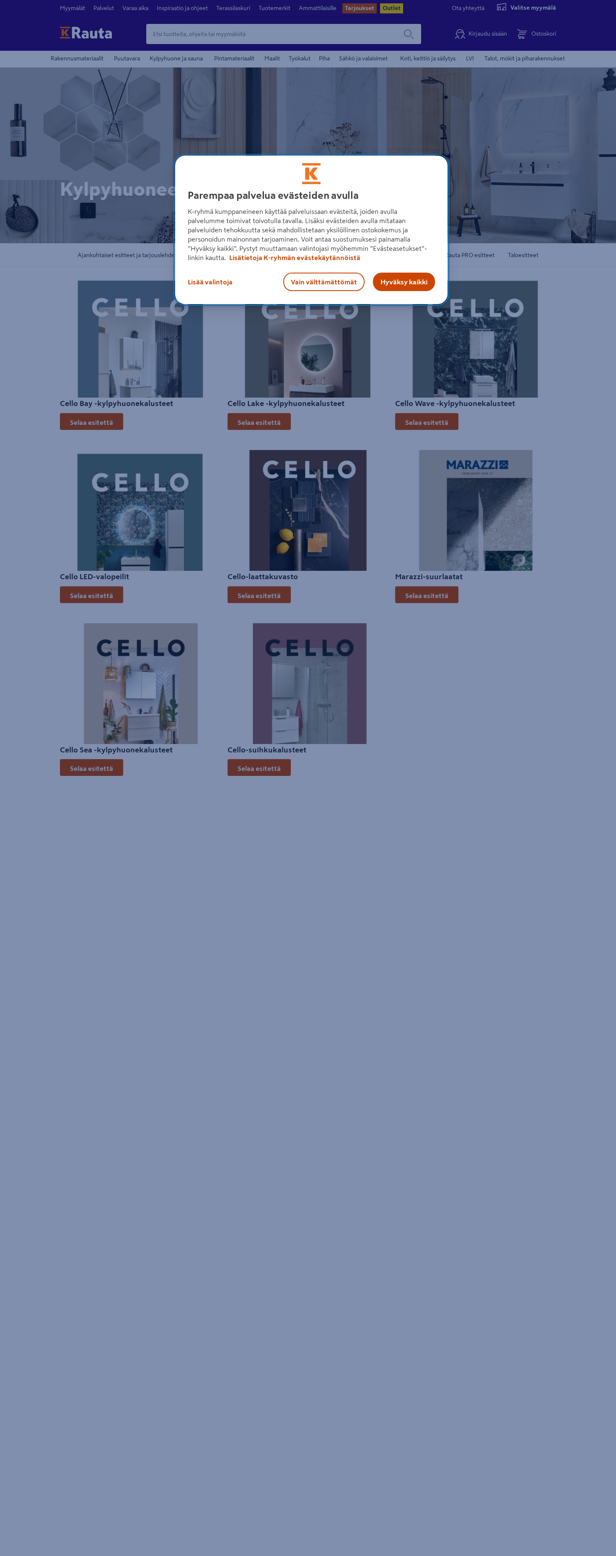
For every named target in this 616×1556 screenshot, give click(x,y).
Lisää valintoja (210, 281)
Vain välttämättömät (324, 281)
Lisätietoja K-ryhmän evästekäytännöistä (294, 257)
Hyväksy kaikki (403, 281)
